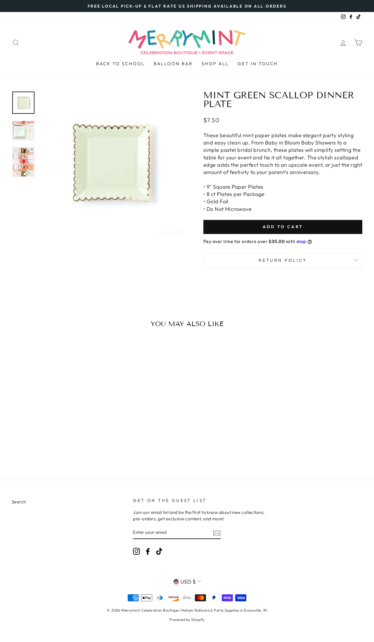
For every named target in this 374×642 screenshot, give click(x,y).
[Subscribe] (217, 533)
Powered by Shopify (186, 619)
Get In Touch (258, 63)
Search (19, 502)
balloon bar (173, 63)
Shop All (215, 63)
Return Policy (283, 260)
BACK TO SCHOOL (120, 63)
